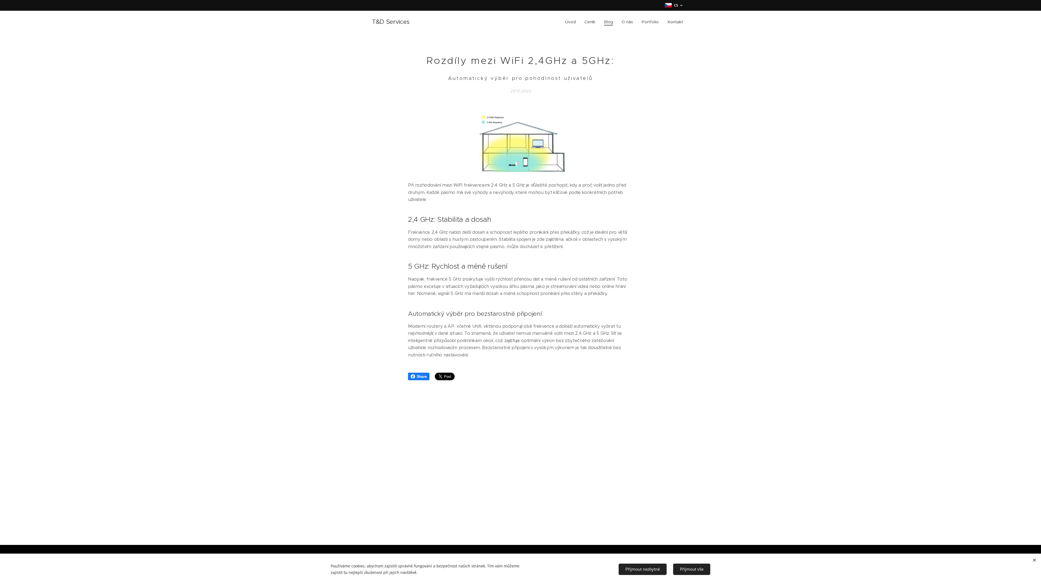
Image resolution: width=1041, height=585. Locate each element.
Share (422, 376)
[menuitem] (572, 22)
